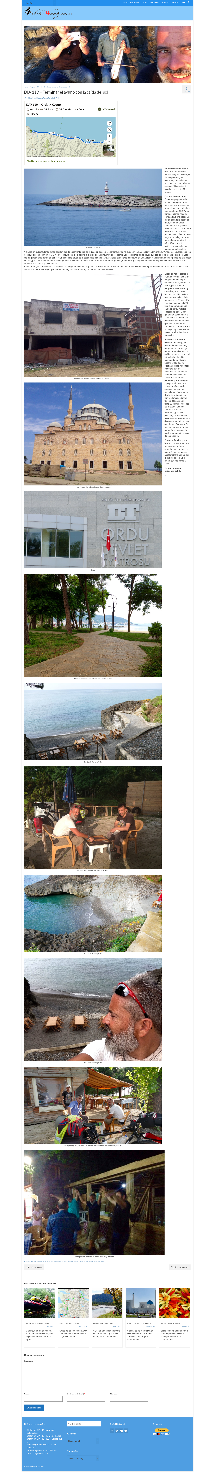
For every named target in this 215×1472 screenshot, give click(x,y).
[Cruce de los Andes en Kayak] (39, 1303)
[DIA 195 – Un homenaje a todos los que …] (174, 1303)
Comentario (28, 1361)
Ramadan (97, 1261)
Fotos (45, 98)
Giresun (71, 1261)
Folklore (64, 1261)
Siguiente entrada (179, 1267)
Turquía (51, 98)
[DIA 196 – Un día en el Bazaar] (141, 1303)
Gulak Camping (79, 1261)
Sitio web (113, 1394)
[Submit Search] (69, 1423)
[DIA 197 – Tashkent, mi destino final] (107, 1303)
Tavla (103, 1261)
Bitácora (39, 98)
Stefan (30, 1429)
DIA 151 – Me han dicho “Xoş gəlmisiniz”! (42, 1452)
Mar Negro (89, 1261)
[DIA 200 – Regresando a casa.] (73, 1303)
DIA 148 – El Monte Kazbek (49, 1435)
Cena (48, 1261)
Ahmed (28, 1261)
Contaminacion (56, 1261)
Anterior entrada (35, 1267)
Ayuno (33, 1261)
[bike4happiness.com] (50, 13)
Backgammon (41, 1261)
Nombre (27, 1394)
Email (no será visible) (76, 1394)
